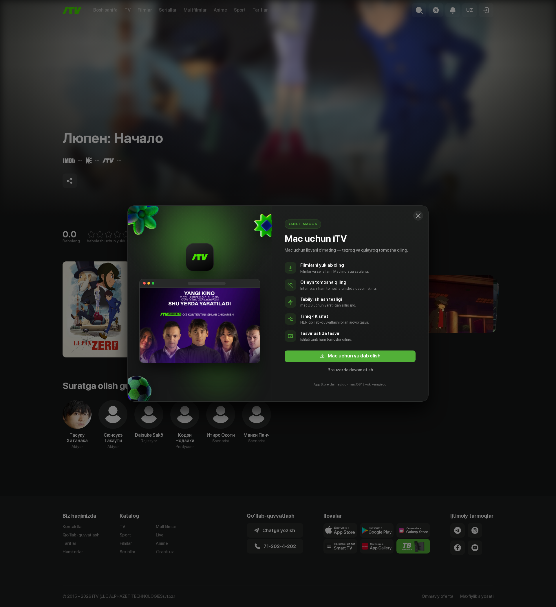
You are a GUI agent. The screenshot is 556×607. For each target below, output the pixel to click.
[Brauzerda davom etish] (418, 216)
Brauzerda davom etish (350, 369)
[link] (350, 356)
